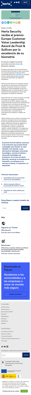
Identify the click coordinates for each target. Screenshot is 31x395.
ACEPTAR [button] (24, 391)
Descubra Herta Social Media (10, 232)
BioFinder (3, 314)
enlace (17, 64)
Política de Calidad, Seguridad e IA (10, 338)
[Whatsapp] (11, 22)
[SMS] (16, 22)
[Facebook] (2, 22)
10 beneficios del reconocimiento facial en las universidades (14, 178)
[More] (19, 22)
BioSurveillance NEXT (7, 311)
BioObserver (4, 321)
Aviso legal (4, 340)
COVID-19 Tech (5, 307)
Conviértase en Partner (7, 331)
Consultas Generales (6, 336)
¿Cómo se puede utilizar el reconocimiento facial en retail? (14, 185)
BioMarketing (5, 316)
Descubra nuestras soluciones (10, 253)
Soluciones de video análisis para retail (14, 191)
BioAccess (4, 318)
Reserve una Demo (15, 294)
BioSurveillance (5, 309)
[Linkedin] (8, 22)
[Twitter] (5, 22)
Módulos (3, 323)
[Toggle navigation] (28, 5)
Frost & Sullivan (19, 74)
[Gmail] (13, 22)
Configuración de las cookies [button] (11, 391)
